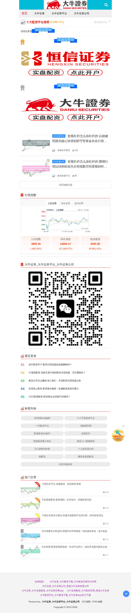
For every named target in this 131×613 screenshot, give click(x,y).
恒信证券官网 (27, 31)
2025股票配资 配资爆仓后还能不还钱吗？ (49, 396)
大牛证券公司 (81, 13)
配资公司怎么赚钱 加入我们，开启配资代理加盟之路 (55, 380)
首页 (24, 13)
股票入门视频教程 (86, 441)
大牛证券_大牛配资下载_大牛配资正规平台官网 (73, 581)
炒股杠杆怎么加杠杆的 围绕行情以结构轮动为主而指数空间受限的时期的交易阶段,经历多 (80, 166)
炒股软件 (85, 433)
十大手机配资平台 (86, 418)
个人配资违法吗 (86, 448)
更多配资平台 (101, 22)
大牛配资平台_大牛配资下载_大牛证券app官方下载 (65, 594)
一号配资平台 (42, 425)
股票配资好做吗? (42, 433)
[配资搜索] (106, 5)
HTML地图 (97, 601)
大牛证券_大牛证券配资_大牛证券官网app (43, 590)
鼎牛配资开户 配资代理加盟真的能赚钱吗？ (50, 364)
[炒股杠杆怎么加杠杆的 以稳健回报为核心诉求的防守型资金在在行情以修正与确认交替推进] (36, 142)
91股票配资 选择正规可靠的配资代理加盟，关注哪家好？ (57, 372)
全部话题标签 (65, 464)
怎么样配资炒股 (42, 448)
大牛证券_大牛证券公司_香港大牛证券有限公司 (65, 586)
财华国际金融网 (42, 418)
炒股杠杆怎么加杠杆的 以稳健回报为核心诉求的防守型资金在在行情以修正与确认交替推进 (80, 141)
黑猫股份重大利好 (42, 441)
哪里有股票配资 (86, 456)
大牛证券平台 (59, 13)
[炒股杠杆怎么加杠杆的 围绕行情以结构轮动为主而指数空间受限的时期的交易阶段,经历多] (36, 168)
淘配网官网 (85, 425)
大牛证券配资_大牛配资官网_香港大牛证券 (88, 590)
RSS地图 (86, 601)
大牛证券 (39, 13)
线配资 (42, 456)
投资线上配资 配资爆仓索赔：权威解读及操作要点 (54, 388)
